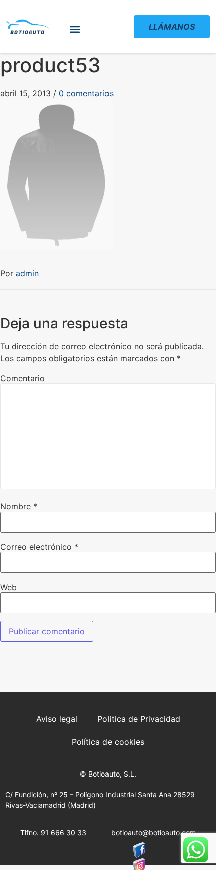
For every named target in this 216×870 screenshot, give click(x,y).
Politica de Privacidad (138, 719)
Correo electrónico (39, 547)
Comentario (22, 378)
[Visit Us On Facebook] (139, 850)
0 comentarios (86, 93)
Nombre (18, 506)
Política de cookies (108, 742)
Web (8, 587)
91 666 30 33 (63, 832)
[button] (75, 29)
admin (27, 273)
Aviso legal (56, 719)
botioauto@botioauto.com (153, 832)
